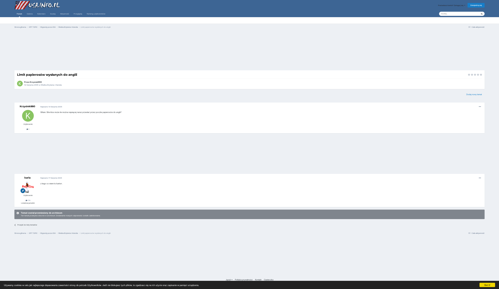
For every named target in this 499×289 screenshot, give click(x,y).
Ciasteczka (268, 280)
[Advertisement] (249, 50)
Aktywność (64, 14)
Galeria (30, 14)
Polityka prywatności (244, 280)
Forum (19, 14)
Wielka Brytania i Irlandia (51, 85)
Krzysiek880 (36, 82)
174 (28, 200)
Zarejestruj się (476, 5)
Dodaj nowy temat (474, 94)
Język (228, 280)
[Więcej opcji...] (479, 106)
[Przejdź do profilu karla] (28, 187)
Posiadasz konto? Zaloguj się (451, 5)
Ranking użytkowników (96, 14)
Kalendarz (41, 14)
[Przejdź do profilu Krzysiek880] (20, 83)
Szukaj (52, 14)
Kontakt (258, 280)
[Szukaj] (482, 14)
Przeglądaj (78, 14)
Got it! (487, 285)
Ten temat (471, 14)
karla (27, 177)
